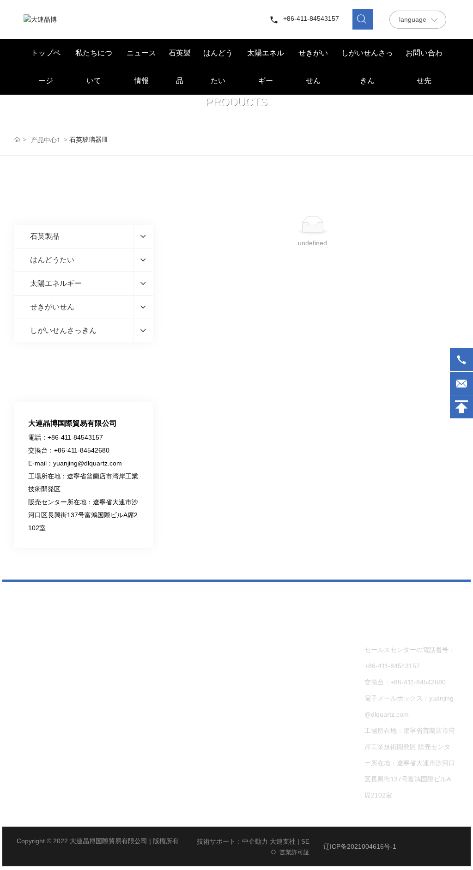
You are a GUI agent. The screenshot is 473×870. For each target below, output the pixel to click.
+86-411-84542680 (81, 450)
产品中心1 (46, 140)
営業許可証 (294, 852)
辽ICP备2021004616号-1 (359, 846)
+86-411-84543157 (311, 18)
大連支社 (283, 841)
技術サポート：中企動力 (232, 841)
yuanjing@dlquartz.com (87, 463)
